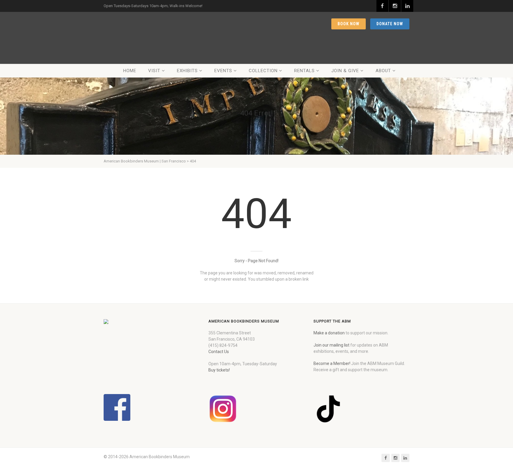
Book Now (349, 23)
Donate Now (389, 23)
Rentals (304, 70)
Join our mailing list (331, 345)
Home (129, 70)
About (383, 70)
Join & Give (345, 70)
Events (223, 70)
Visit (154, 70)
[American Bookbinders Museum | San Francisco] (141, 38)
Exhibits (187, 70)
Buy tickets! (219, 370)
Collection (263, 70)
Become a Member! (332, 363)
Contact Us (218, 351)
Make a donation (329, 333)
